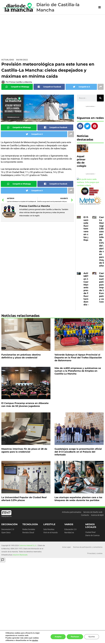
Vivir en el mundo (50, 532)
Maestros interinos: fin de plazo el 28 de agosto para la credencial (24, 450)
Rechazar (75, 636)
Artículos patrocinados (71, 512)
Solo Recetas (48, 529)
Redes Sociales (28, 529)
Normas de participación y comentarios (87, 547)
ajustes (35, 640)
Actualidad (7, 60)
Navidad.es (69, 532)
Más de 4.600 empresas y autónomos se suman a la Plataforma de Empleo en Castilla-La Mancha (78, 371)
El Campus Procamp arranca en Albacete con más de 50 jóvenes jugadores (25, 404)
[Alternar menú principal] (99, 7)
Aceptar (58, 636)
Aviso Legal (66, 547)
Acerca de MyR (97, 515)
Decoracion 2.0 (7, 529)
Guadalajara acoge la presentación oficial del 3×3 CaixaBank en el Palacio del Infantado (78, 452)
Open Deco (6, 532)
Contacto (85, 515)
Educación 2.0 (70, 529)
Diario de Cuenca (92, 535)
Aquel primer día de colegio (81, 161)
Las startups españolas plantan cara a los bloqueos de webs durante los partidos (78, 499)
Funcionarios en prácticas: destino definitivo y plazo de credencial (21, 356)
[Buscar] (100, 98)
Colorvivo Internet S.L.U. (28, 545)
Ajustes (91, 636)
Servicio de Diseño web (92, 512)
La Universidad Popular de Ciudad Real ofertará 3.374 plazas (24, 499)
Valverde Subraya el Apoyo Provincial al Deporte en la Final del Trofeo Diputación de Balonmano (78, 357)
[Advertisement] (52, 35)
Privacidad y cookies (94, 553)
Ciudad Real (90, 532)
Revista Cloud (28, 532)
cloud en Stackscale (20, 555)
